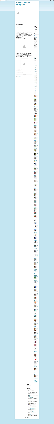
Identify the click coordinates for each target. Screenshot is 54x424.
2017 (34, 62)
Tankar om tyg (35, 300)
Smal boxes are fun (37, 141)
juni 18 (35, 74)
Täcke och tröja (37, 250)
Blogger (28, 417)
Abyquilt (35, 140)
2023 (34, 58)
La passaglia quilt (37, 215)
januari (35, 90)
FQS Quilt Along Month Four (37, 194)
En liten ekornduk (37, 189)
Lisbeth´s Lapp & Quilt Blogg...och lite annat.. (35, 171)
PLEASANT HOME (35, 232)
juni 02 (35, 86)
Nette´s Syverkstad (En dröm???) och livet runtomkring (35, 351)
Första (37, 133)
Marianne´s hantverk (36, 156)
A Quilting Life (35, 192)
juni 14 (35, 77)
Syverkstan (35, 318)
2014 (34, 91)
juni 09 (35, 80)
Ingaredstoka (35, 326)
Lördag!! (30, 389)
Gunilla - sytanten (35, 148)
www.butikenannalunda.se (29, 386)
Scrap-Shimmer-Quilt (37, 197)
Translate (35, 35)
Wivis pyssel (35, 221)
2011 (34, 93)
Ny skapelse (37, 375)
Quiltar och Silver (35, 211)
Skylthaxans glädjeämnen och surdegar (35, 365)
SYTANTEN (35, 98)
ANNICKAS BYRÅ (35, 125)
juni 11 (35, 79)
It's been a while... (37, 145)
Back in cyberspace (37, 361)
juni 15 (35, 76)
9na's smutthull (35, 248)
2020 (34, 60)
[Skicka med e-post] (23, 74)
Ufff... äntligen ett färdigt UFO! (37, 333)
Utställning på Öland (37, 294)
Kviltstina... (35, 349)
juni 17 (35, 75)
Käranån (35, 196)
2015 (34, 63)
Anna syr (35, 347)
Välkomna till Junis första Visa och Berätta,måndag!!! (32, 408)
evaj (36, 37)
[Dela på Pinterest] (25, 74)
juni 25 (35, 71)
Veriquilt (35, 129)
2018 (34, 61)
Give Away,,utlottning (31, 397)
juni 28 (35, 69)
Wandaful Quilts (35, 114)
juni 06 (35, 82)
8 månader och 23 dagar (37, 345)
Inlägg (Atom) (20, 76)
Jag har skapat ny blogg (36, 378)
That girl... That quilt (35, 381)
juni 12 (35, 78)
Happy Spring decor (37, 245)
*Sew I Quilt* (35, 380)
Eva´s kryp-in (35, 207)
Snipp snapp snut (37, 212)
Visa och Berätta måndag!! (32, 411)
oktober (35, 65)
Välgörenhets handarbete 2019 (37, 173)
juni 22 (35, 73)
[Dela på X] (24, 74)
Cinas (34, 353)
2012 (34, 92)
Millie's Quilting (35, 244)
